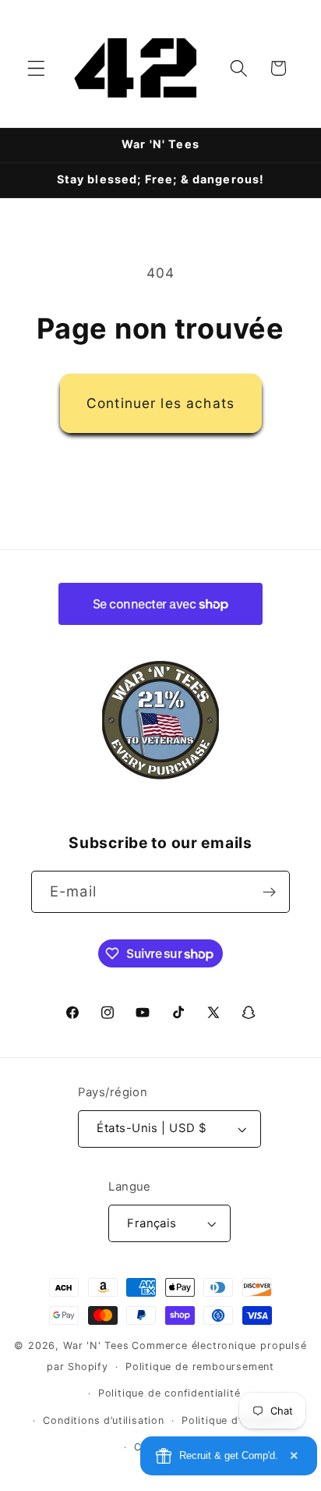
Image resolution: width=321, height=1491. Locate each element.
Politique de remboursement (199, 1366)
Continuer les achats (160, 403)
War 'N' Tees (96, 1345)
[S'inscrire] (269, 892)
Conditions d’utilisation (103, 1420)
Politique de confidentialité (169, 1393)
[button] (36, 68)
